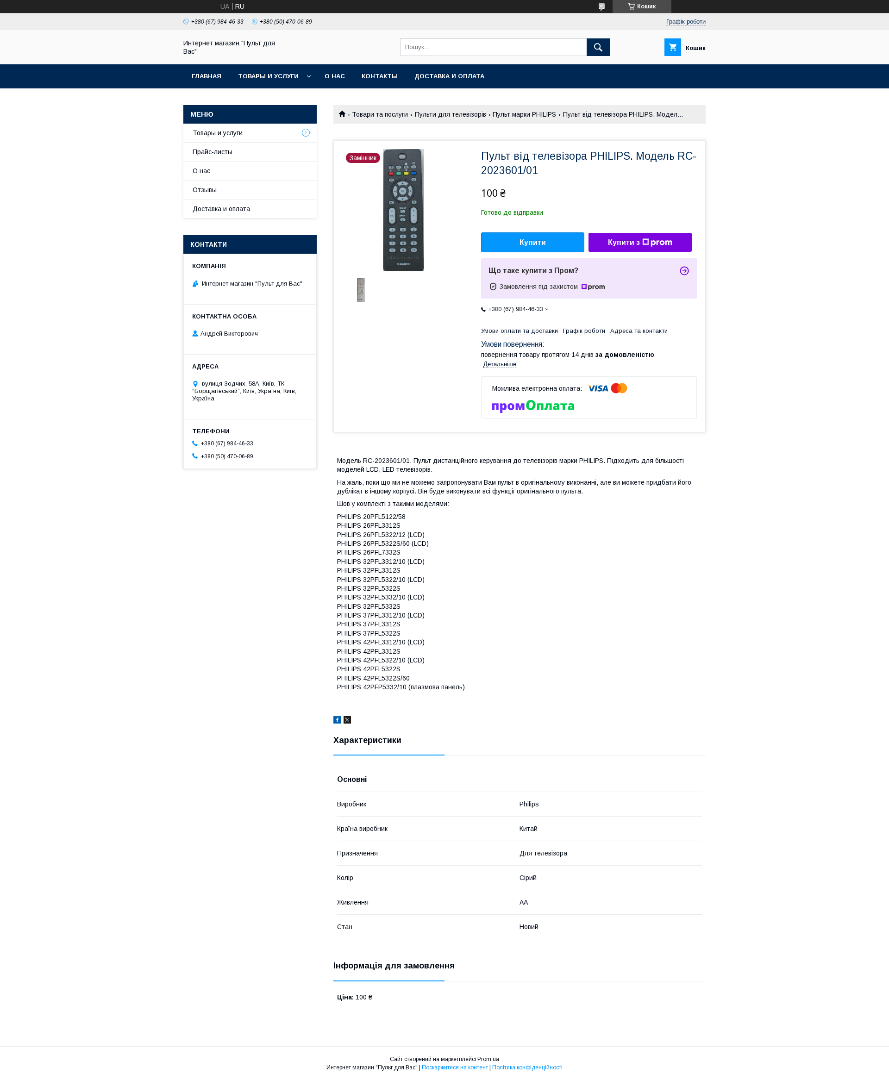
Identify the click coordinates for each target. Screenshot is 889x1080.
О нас (335, 76)
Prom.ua (488, 1059)
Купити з (624, 242)
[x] (347, 721)
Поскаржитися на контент (455, 1067)
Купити (533, 242)
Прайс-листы (212, 152)
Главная (206, 76)
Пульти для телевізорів (450, 114)
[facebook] (337, 721)
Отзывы (205, 190)
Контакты (380, 76)
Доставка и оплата (449, 76)
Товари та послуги (380, 114)
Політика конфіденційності (527, 1067)
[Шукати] (598, 47)
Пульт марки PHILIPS (524, 114)
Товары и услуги (268, 76)
